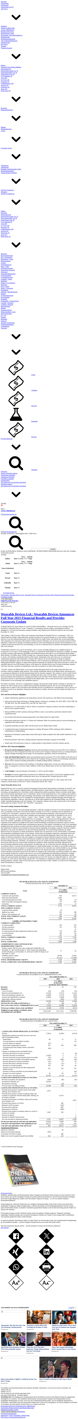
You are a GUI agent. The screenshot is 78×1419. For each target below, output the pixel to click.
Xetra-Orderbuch (16, 1406)
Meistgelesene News (7, 33)
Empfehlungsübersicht (8, 39)
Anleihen (34, 390)
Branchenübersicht (7, 110)
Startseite (4, 2)
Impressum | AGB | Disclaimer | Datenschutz (15, 1415)
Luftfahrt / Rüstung (7, 304)
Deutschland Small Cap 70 (9, 71)
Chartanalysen (5, 42)
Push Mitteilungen (7, 599)
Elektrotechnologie (7, 268)
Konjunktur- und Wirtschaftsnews (11, 35)
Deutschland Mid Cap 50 (9, 72)
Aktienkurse (5, 165)
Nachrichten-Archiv (12, 1410)
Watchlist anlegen (6, 484)
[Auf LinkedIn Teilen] (46, 1259)
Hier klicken (5, 1228)
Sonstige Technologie (8, 323)
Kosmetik (4, 299)
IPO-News (4, 44)
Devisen (34, 437)
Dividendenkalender (7, 171)
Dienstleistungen (6, 265)
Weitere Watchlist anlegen (9, 473)
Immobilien (4, 290)
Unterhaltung (5, 326)
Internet (3, 294)
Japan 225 (4, 89)
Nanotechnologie (6, 310)
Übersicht (4, 192)
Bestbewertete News (7, 32)
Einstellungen (5, 480)
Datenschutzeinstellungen (9, 1411)
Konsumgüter (5, 297)
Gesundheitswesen (7, 277)
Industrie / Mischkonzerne (9, 292)
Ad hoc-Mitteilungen (7, 30)
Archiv (3, 131)
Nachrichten (5, 3)
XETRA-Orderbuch (7, 190)
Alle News (4, 9)
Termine (3, 46)
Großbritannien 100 (7, 83)
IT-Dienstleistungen (7, 295)
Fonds (33, 375)
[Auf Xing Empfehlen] (16, 1259)
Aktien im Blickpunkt (8, 28)
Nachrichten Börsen (7, 1408)
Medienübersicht (6, 129)
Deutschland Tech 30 (7, 74)
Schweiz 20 (4, 85)
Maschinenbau (5, 306)
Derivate (34, 406)
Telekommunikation (7, 324)
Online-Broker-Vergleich (9, 173)
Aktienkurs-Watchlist (7, 477)
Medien (3, 127)
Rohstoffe (4, 319)
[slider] (4, 607)
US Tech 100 (5, 80)
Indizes (3, 65)
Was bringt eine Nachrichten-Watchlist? (13, 482)
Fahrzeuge (4, 272)
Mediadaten (21, 1411)
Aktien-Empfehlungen (21, 1408)
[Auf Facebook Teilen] (16, 1243)
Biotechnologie (6, 261)
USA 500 (4, 78)
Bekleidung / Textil (7, 259)
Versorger (4, 328)
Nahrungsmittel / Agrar (8, 312)
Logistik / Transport (7, 303)
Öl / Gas (3, 315)
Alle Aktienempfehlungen (9, 41)
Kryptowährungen (7, 439)
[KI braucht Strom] (20, 1191)
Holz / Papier (5, 286)
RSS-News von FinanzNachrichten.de (13, 1417)
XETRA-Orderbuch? (8, 194)
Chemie (3, 263)
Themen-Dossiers (6, 48)
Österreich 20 (5, 87)
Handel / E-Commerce (8, 283)
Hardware (4, 285)
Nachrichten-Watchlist (8, 475)
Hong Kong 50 (6, 91)
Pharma (3, 317)
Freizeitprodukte (6, 275)
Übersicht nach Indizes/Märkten (11, 67)
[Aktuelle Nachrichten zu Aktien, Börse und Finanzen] (9, 514)
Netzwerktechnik (6, 314)
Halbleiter (4, 281)
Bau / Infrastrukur (6, 257)
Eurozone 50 (5, 82)
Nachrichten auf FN (7, 7)
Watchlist (34, 470)
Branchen (4, 108)
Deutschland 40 (6, 69)
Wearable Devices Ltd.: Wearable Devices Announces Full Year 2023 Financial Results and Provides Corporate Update (37, 617)
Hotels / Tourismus (7, 288)
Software (4, 321)
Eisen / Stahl (5, 266)
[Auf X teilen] (46, 1243)
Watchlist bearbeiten (7, 479)
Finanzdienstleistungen (8, 274)
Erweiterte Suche (6, 148)
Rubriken (4, 26)
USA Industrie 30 (6, 76)
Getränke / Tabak (6, 279)
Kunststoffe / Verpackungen (10, 301)
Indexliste (4, 213)
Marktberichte (5, 37)
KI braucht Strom (6, 1193)
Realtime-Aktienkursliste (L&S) (11, 169)
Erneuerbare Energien (8, 270)
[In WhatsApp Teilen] (16, 1274)
